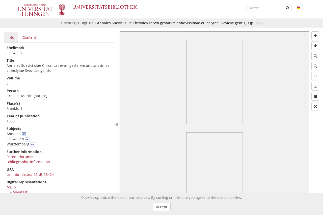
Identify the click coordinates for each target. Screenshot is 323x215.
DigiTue (86, 22)
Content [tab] (29, 37)
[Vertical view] (315, 76)
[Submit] (287, 7)
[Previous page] (315, 35)
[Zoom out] (315, 66)
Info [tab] (11, 37)
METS (11, 187)
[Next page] (315, 45)
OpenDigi (69, 22)
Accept (161, 206)
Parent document (21, 156)
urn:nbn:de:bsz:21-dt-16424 (30, 174)
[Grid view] (315, 96)
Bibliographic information (28, 161)
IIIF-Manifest (17, 192)
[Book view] (315, 86)
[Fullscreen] (315, 106)
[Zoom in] (315, 56)
